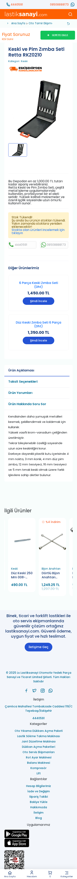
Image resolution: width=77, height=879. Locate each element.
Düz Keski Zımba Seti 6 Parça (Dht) (38, 324)
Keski (24, 61)
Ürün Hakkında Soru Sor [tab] (27, 404)
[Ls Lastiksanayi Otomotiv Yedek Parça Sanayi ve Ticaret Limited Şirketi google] (38, 834)
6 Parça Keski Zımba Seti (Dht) (38, 285)
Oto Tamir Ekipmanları (44, 23)
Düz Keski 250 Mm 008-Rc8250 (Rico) (22, 575)
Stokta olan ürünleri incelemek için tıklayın (38, 231)
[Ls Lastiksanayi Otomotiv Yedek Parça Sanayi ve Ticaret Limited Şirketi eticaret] (38, 862)
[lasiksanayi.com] (26, 690)
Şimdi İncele (38, 301)
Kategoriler (67, 876)
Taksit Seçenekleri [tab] (23, 381)
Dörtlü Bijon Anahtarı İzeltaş (51, 575)
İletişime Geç (38, 647)
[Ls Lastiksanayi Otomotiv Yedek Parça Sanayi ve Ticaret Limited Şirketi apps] (38, 842)
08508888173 (59, 4)
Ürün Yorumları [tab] (20, 393)
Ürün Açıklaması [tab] (21, 370)
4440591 (17, 4)
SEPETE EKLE (60, 35)
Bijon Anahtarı (51, 569)
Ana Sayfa (10, 876)
